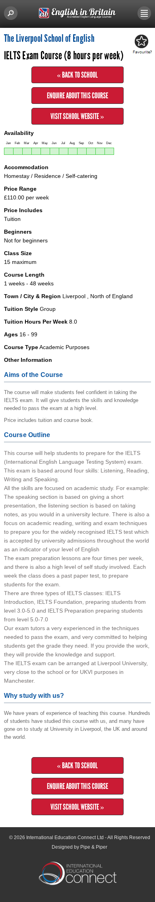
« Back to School (77, 75)
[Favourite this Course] (141, 45)
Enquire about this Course (77, 95)
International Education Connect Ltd (65, 837)
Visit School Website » (77, 116)
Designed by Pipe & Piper (79, 847)
